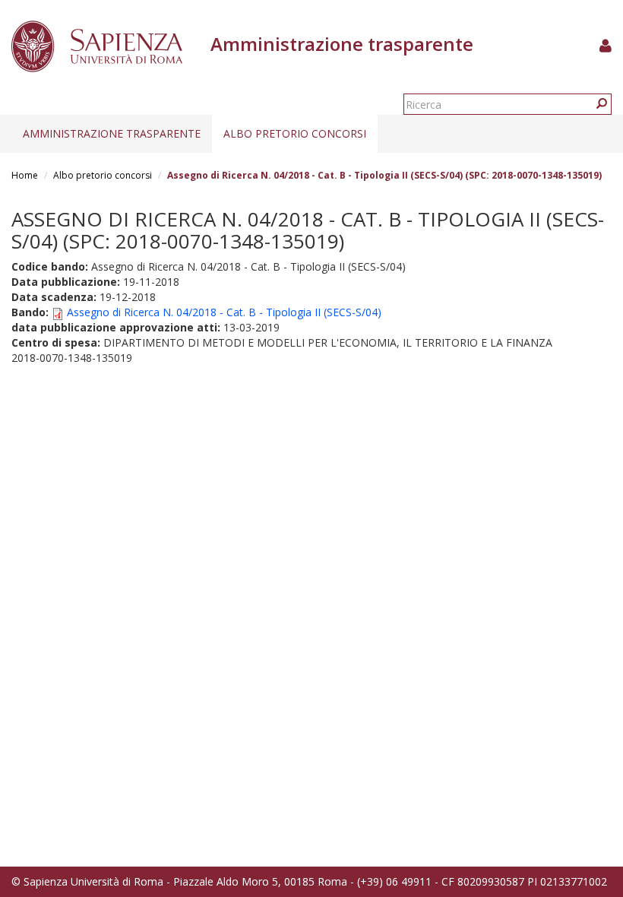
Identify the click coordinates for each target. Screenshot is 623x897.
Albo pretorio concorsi (294, 133)
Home (24, 175)
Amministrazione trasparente (112, 133)
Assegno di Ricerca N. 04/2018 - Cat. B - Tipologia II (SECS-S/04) (224, 312)
